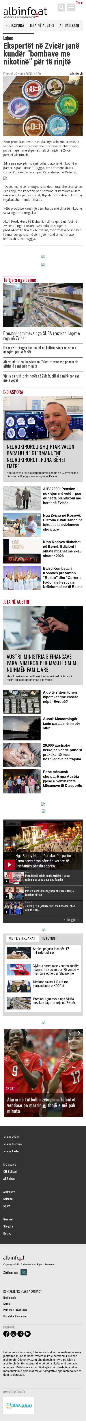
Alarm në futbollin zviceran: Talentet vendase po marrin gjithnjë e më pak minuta (40, 364)
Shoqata (8, 1226)
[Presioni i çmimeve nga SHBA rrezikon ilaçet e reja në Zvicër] (43, 304)
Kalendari (8, 1199)
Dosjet (7, 1233)
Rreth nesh (9, 1297)
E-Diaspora (15, 25)
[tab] (22, 938)
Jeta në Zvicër (11, 1137)
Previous (70, 1033)
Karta (6, 1303)
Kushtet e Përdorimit (15, 1316)
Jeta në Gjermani (12, 1144)
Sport (6, 1206)
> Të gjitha (72, 919)
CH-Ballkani (10, 1171)
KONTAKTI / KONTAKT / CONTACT (22, 1291)
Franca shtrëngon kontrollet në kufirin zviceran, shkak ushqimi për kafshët (39, 350)
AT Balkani (9, 1178)
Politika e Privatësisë (15, 1309)
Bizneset (8, 1219)
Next (79, 1033)
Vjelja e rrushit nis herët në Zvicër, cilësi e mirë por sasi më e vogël (41, 378)
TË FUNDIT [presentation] (49, 938)
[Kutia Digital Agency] (24, 1272)
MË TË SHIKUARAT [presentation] (22, 938)
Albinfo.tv (9, 1192)
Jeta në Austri (42, 25)
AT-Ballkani (69, 25)
